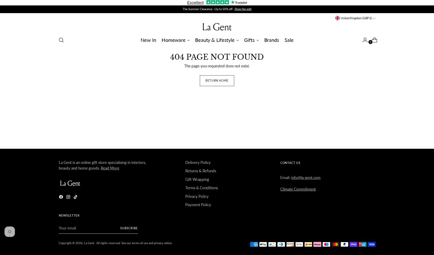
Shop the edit (243, 9)
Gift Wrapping (197, 179)
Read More (110, 168)
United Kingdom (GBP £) (356, 18)
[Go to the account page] (363, 40)
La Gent (89, 243)
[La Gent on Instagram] (68, 198)
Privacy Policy (197, 196)
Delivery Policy (198, 162)
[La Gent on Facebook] (61, 198)
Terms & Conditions (201, 187)
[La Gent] (217, 27)
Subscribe (129, 228)
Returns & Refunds (200, 170)
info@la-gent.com (306, 177)
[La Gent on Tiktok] (76, 198)
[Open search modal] (61, 40)
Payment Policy (198, 204)
